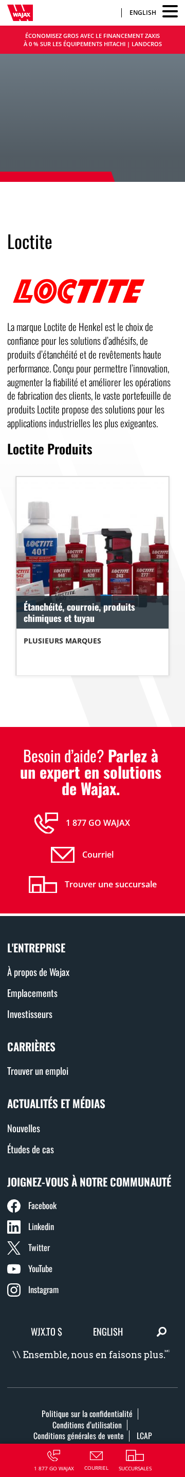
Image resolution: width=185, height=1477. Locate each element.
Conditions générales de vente (78, 1435)
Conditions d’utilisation (87, 1425)
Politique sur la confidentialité (87, 1413)
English (143, 13)
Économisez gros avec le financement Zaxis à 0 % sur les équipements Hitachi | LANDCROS (93, 40)
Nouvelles (23, 1128)
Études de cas (30, 1149)
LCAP (144, 1435)
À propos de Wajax (38, 972)
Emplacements (32, 993)
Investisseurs (29, 1014)
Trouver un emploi (37, 1070)
